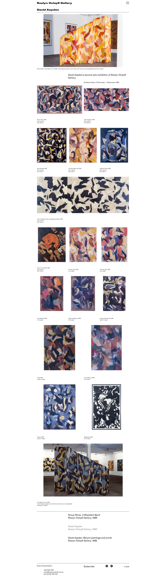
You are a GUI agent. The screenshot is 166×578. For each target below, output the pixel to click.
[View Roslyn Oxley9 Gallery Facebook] (107, 566)
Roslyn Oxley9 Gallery (44, 566)
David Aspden (48, 9)
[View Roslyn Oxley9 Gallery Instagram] (111, 566)
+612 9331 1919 (49, 570)
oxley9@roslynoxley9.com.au (53, 572)
